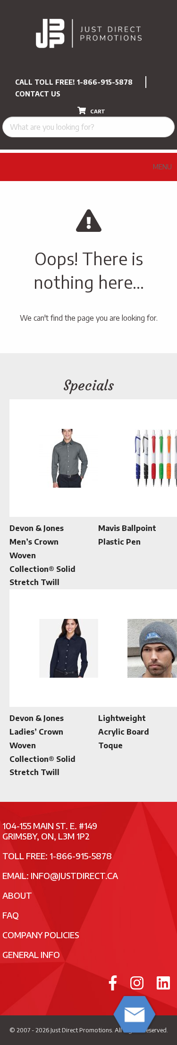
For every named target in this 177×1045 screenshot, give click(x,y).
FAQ (10, 915)
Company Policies (40, 934)
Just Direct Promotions (81, 1030)
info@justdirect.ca (74, 875)
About (17, 895)
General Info (31, 954)
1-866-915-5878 (105, 82)
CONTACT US (37, 94)
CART (97, 111)
